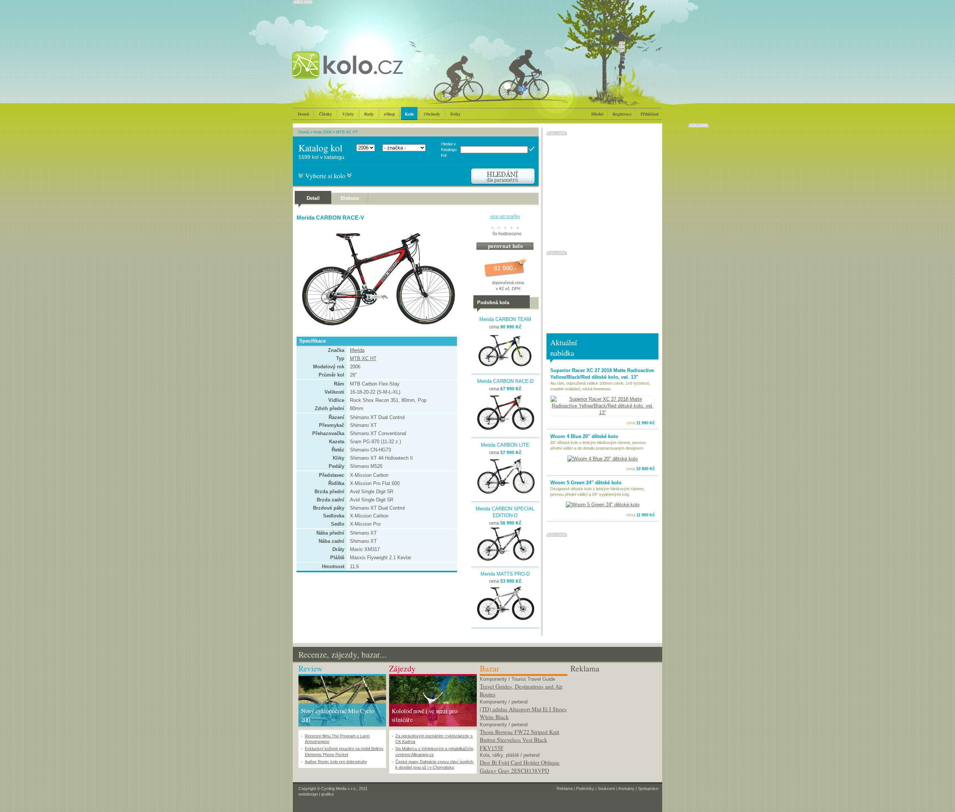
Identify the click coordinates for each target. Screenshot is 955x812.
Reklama (565, 788)
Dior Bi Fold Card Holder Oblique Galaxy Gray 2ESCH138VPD (520, 766)
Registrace (622, 114)
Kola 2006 (323, 132)
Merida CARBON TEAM (505, 319)
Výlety (348, 114)
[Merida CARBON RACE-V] (375, 330)
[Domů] (367, 73)
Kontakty (627, 788)
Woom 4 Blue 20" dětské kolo (584, 436)
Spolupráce (648, 788)
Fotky (455, 114)
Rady (369, 114)
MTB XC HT (347, 132)
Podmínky (585, 788)
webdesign (308, 794)
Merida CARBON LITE (505, 445)
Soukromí (606, 788)
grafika (327, 794)
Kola (409, 114)
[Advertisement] (614, 720)
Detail (313, 198)
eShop (389, 114)
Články (325, 114)
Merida (357, 350)
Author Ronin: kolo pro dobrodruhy (336, 761)
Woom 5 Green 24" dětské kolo (585, 482)
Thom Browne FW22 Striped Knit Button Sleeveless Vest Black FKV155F (519, 740)
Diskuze (350, 198)
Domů (303, 114)
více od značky (505, 216)
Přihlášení (649, 114)
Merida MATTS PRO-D (505, 574)
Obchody (432, 114)
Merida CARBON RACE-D (505, 381)
